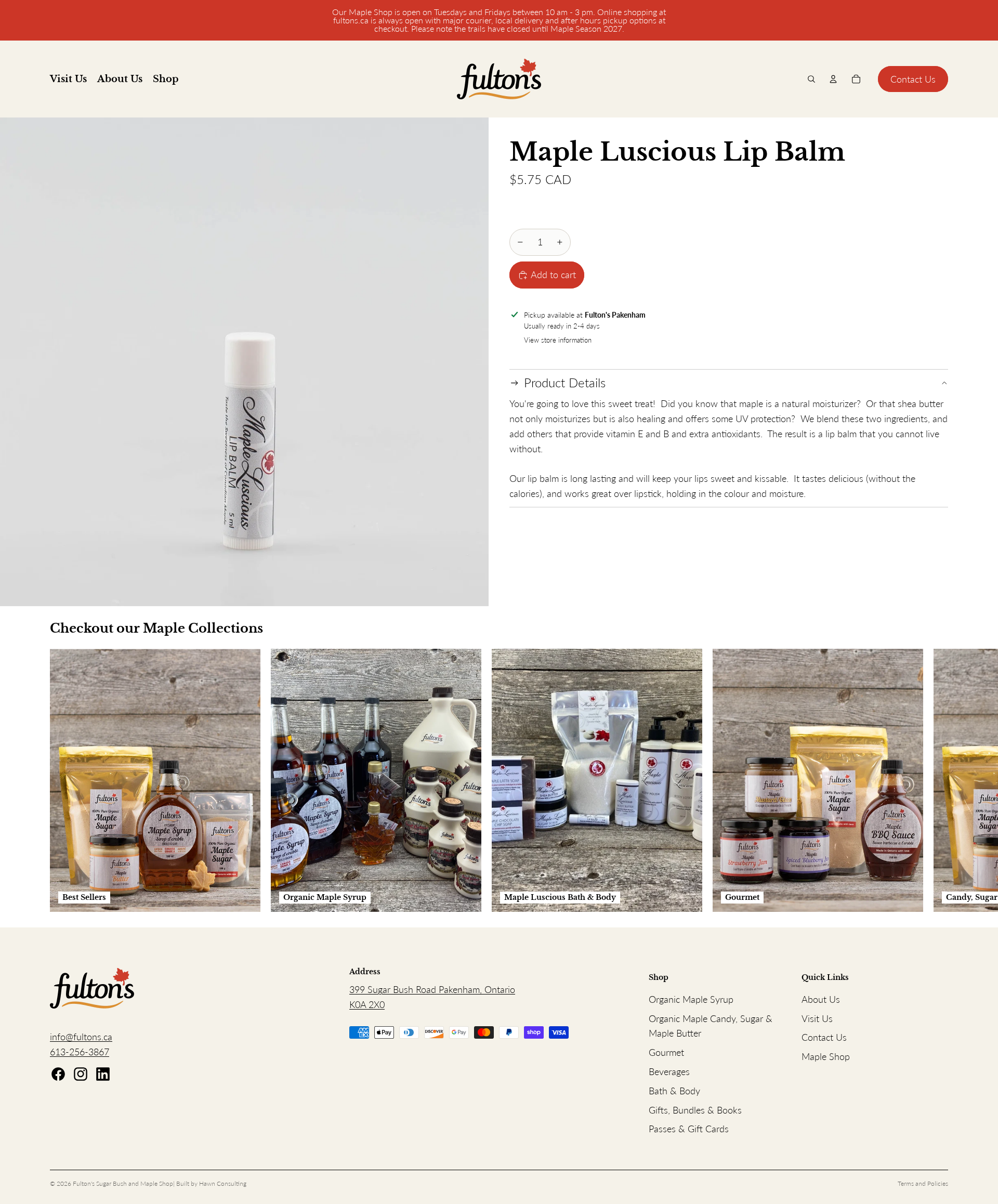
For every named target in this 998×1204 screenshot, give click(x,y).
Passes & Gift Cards (689, 1128)
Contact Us (913, 79)
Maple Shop (826, 1056)
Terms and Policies (923, 1183)
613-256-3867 (79, 1051)
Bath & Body (674, 1090)
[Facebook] (58, 1074)
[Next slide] (936, 780)
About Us (821, 999)
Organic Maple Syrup (691, 999)
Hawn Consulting (222, 1183)
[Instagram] (80, 1074)
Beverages (669, 1071)
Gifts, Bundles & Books (695, 1110)
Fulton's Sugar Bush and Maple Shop (123, 1183)
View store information (558, 340)
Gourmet (666, 1052)
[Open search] (811, 79)
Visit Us (817, 1018)
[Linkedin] (103, 1074)
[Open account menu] (833, 79)
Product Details (565, 382)
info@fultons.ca (81, 1036)
